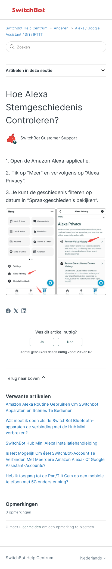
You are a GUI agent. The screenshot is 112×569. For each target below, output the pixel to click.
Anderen (61, 28)
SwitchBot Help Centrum (26, 28)
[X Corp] (16, 310)
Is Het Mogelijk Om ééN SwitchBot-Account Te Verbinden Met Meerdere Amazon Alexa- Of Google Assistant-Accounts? (55, 459)
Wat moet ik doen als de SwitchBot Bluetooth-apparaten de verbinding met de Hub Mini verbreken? (50, 426)
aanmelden (32, 527)
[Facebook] (8, 310)
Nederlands (91, 558)
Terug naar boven (23, 378)
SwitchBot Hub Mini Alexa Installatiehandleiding (51, 443)
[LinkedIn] (23, 310)
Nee (70, 342)
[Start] (29, 10)
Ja (42, 342)
